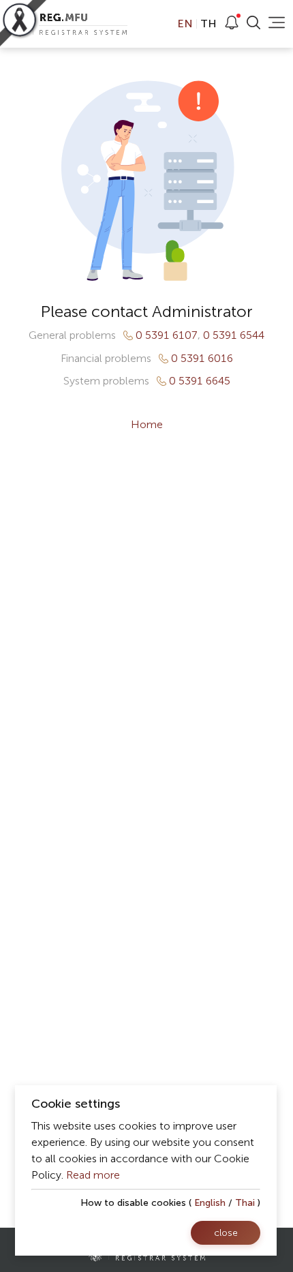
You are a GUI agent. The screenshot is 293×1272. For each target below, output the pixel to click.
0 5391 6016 (202, 358)
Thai (245, 1203)
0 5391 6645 (199, 381)
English (210, 1203)
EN (186, 24)
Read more (93, 1175)
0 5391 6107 (167, 335)
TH (207, 24)
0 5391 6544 (233, 335)
